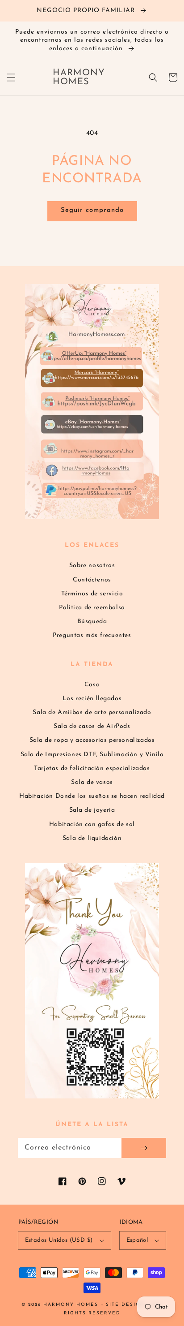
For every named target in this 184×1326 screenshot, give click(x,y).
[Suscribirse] (143, 1148)
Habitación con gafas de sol (92, 824)
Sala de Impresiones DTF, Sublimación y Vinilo (92, 754)
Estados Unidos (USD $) (59, 1240)
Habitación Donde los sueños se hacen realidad (92, 796)
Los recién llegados (92, 698)
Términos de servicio (92, 593)
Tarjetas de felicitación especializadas (92, 768)
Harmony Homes (70, 1304)
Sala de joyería (92, 810)
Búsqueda (92, 621)
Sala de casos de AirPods (92, 726)
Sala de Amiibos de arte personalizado (92, 712)
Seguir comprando (92, 210)
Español (137, 1240)
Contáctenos (92, 580)
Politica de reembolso (92, 607)
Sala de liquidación (92, 838)
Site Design (125, 1304)
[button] (11, 77)
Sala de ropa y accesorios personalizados (92, 740)
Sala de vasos (92, 782)
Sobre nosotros (92, 565)
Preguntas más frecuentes (92, 635)
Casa (92, 684)
